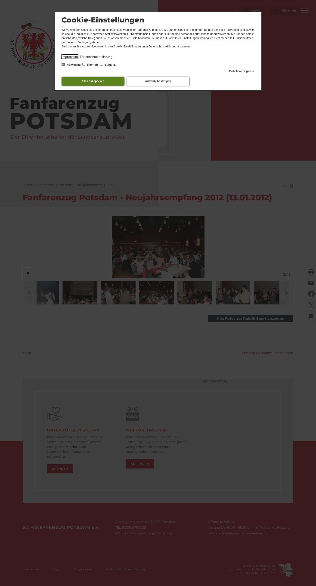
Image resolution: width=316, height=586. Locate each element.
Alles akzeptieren (92, 81)
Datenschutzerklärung (96, 57)
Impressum (70, 57)
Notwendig (73, 64)
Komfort (93, 64)
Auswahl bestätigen (158, 81)
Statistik (110, 64)
